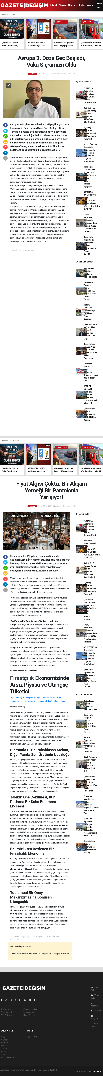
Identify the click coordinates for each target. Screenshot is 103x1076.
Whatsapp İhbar (29, 1012)
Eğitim (4, 1052)
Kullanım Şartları (30, 1009)
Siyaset (62, 5)
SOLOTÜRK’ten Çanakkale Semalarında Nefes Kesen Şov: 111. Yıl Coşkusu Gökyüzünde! (90, 152)
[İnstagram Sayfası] (12, 1000)
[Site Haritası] (31, 1000)
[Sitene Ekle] (35, 1000)
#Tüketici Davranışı (52, 936)
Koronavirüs (29, 157)
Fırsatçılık (22, 678)
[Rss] (26, 1000)
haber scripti (16, 1073)
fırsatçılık (49, 651)
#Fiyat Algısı (26, 936)
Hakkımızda (6, 1009)
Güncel (53, 5)
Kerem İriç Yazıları (8, 1058)
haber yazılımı (63, 1070)
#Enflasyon (37, 936)
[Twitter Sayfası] (7, 1000)
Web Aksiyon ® (95, 1071)
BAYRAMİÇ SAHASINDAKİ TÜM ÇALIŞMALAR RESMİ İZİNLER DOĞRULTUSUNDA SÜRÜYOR (92, 200)
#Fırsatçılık (14, 939)
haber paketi (5, 1073)
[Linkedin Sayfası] (21, 1000)
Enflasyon (59, 780)
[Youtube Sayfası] (17, 1000)
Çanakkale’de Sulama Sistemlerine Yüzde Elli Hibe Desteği (90, 414)
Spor (3, 1055)
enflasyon (38, 624)
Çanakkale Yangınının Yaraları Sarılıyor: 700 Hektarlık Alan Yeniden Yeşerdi (90, 290)
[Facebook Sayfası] (2, 1000)
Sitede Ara (32, 1037)
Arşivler (97, 1011)
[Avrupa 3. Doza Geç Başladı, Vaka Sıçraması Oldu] (36, 99)
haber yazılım (26, 1073)
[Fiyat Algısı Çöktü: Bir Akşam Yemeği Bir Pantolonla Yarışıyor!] (36, 531)
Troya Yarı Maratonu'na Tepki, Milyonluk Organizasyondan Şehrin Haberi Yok (91, 372)
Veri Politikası (6, 1015)
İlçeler (82, 5)
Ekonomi (72, 5)
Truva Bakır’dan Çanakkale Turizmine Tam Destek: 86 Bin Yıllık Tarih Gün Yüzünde (90, 223)
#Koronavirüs (28, 250)
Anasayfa (6, 15)
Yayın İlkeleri (6, 1012)
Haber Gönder (29, 1015)
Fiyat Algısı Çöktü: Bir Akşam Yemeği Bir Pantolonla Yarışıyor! (90, 133)
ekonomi (20, 712)
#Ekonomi (14, 936)
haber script (37, 1073)
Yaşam (90, 5)
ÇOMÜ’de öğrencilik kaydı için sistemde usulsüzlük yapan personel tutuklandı (90, 394)
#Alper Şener (15, 250)
